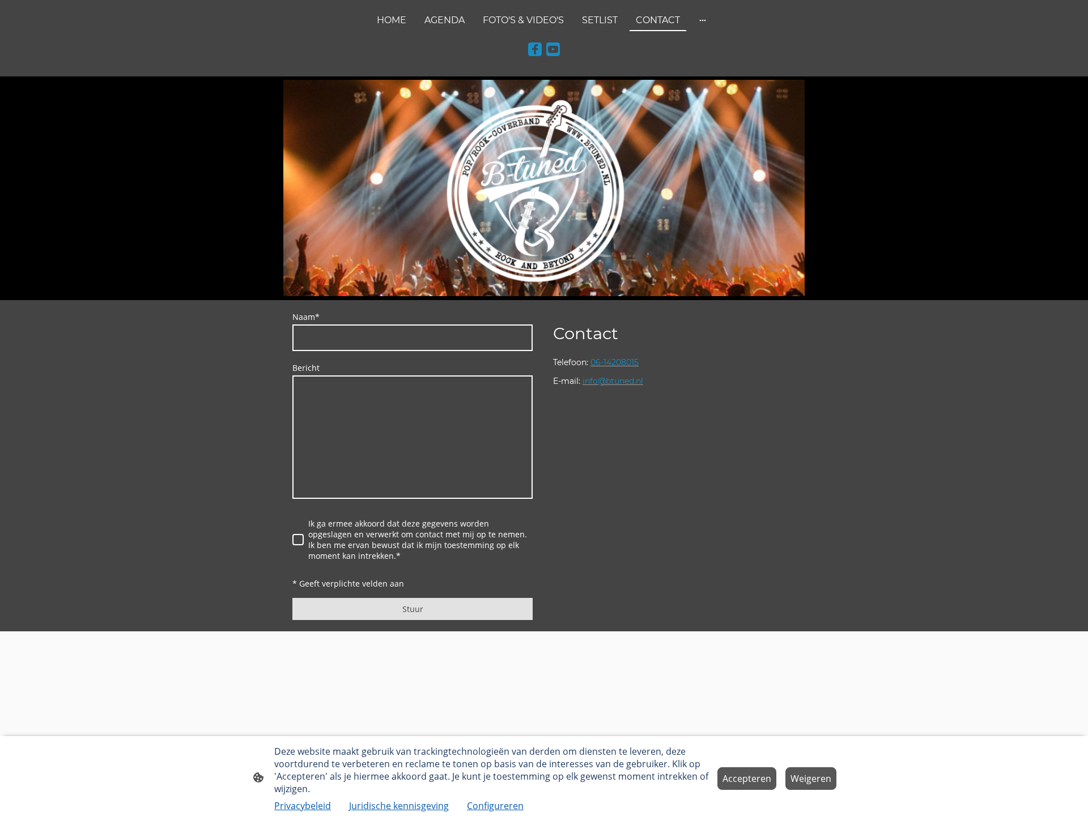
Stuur (412, 609)
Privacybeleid (302, 805)
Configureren (495, 805)
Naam (306, 316)
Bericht (306, 367)
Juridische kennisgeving (399, 805)
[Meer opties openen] (702, 20)
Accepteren (746, 778)
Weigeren (810, 778)
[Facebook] (535, 49)
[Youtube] (553, 49)
